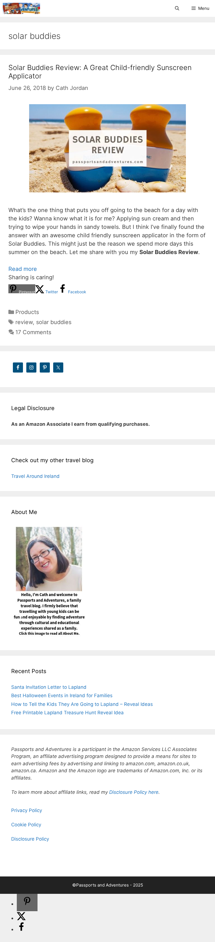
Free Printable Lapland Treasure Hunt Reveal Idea (67, 712)
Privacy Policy (26, 810)
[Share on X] (21, 918)
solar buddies (53, 322)
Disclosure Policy (30, 839)
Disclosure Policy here (133, 792)
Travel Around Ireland (35, 476)
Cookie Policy (26, 824)
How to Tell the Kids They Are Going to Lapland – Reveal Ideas (82, 704)
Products (27, 312)
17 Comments (33, 332)
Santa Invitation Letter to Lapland (49, 687)
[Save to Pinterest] (27, 902)
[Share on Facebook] (21, 929)
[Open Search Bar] (177, 8)
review (24, 322)
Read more (22, 269)
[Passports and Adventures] (21, 8)
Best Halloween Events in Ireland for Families (62, 695)
